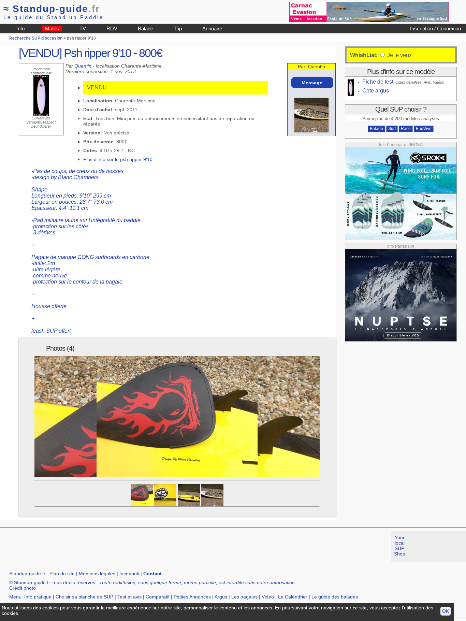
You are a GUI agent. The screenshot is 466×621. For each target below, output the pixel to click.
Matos (52, 28)
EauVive (424, 128)
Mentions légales (97, 573)
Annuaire (212, 28)
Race (406, 128)
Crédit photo (22, 588)
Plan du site (62, 573)
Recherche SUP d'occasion (35, 38)
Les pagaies (244, 597)
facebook (129, 573)
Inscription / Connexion (435, 28)
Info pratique (38, 597)
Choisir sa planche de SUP (84, 597)
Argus (221, 597)
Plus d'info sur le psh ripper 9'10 (117, 159)
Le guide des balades (334, 597)
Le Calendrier (292, 597)
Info (20, 28)
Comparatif (158, 597)
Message (312, 82)
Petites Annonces (192, 597)
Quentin (82, 66)
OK (445, 611)
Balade (145, 28)
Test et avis (129, 597)
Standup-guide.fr (27, 573)
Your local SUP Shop (399, 546)
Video (268, 597)
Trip (178, 28)
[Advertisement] (124, 546)
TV (82, 28)
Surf (392, 128)
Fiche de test (377, 82)
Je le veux (399, 55)
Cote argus (375, 90)
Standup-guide (51, 8)
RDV (111, 28)
